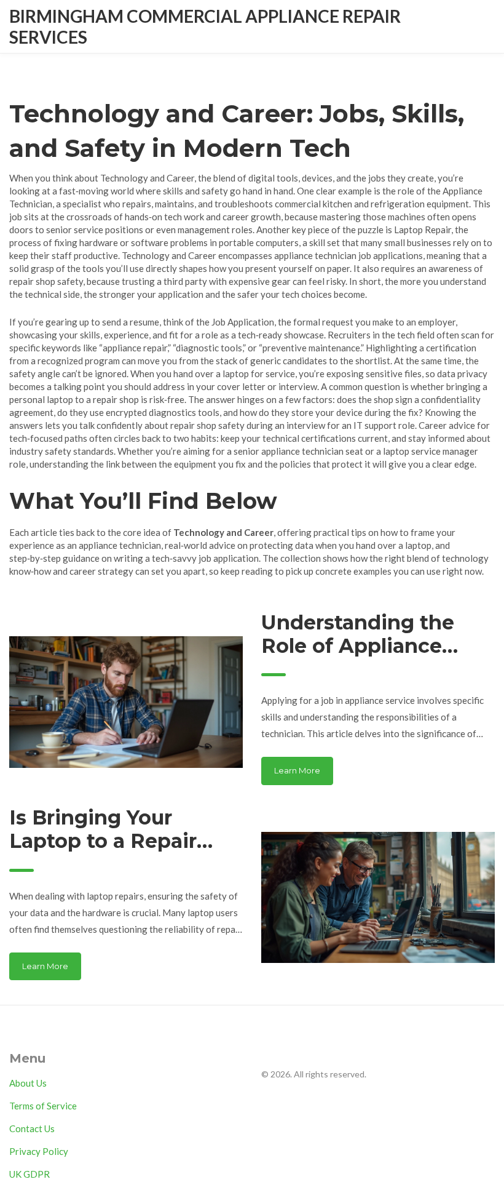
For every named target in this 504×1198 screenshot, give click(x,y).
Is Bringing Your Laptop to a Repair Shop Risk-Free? (103, 829)
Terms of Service (43, 1105)
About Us (28, 1082)
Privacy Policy (38, 1151)
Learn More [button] (297, 770)
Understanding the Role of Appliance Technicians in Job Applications (357, 634)
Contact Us (32, 1128)
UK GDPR (29, 1174)
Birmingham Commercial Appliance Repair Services (205, 26)
